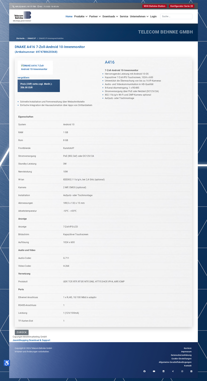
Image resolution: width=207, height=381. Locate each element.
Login (153, 16)
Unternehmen (137, 16)
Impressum (186, 351)
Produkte (79, 16)
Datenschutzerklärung (181, 355)
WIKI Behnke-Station (154, 6)
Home (69, 16)
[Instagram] (183, 372)
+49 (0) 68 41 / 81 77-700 (25, 6)
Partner (93, 16)
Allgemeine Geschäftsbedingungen (175, 362)
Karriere (188, 348)
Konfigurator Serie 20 (181, 6)
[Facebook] (145, 372)
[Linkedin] (164, 372)
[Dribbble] (174, 372)
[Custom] (192, 372)
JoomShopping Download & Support (31, 340)
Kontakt (188, 366)
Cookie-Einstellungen (182, 358)
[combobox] (176, 16)
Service (124, 16)
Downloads (109, 16)
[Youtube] (155, 372)
